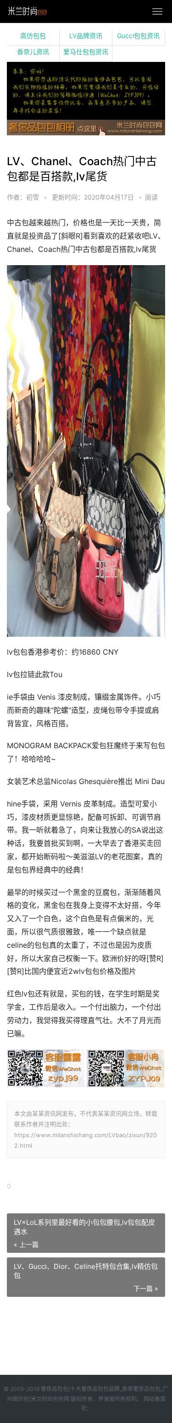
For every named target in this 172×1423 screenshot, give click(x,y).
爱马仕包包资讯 (85, 52)
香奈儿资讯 (33, 52)
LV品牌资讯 (85, 35)
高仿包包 (33, 35)
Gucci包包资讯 (138, 35)
